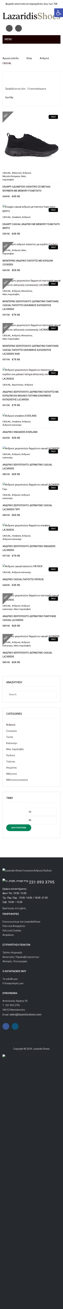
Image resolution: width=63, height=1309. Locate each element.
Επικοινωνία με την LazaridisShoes (21, 921)
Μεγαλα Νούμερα (11, 176)
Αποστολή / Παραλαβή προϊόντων (21, 957)
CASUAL (7, 173)
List (13, 76)
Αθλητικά (17, 173)
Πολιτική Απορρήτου (14, 926)
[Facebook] (9, 28)
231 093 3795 (41, 882)
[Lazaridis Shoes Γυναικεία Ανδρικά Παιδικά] (31, 15)
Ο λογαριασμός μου (13, 983)
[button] (58, 12)
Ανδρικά (44, 58)
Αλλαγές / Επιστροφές (15, 961)
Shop (29, 58)
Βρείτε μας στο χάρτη (14, 908)
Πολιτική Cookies (12, 930)
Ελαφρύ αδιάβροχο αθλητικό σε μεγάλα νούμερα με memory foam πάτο (26, 188)
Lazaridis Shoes (41, 1048)
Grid (8, 76)
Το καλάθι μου (10, 979)
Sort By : (9, 97)
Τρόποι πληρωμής (12, 952)
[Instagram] (18, 28)
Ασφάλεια (8, 935)
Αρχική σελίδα (10, 58)
